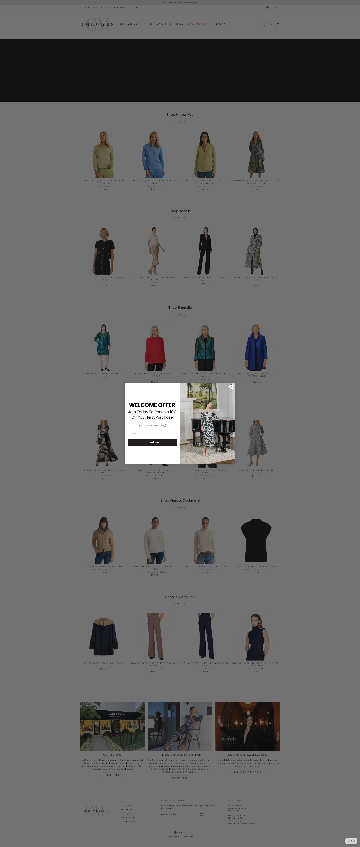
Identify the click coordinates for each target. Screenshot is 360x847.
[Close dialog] (231, 386)
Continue (153, 442)
